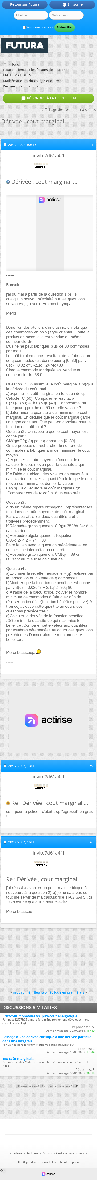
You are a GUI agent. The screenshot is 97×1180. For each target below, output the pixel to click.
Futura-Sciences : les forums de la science (36, 69)
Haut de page (69, 1162)
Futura (17, 1153)
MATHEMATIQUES (17, 75)
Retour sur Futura (24, 4)
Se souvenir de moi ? (39, 27)
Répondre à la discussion (48, 98)
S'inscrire (72, 4)
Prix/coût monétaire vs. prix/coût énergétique (39, 1016)
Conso (47, 1153)
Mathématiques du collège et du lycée (33, 81)
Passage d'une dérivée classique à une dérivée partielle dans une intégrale (46, 1039)
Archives (32, 1153)
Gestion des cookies (70, 1153)
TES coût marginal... (18, 1058)
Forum (17, 64)
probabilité (21, 992)
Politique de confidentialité (37, 1162)
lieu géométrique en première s (59, 992)
